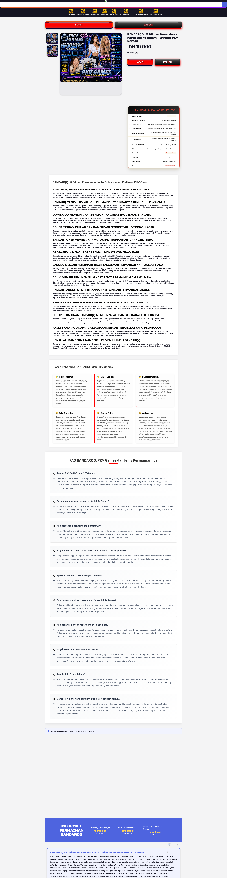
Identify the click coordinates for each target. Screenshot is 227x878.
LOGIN (78, 25)
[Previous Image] (62, 64)
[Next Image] (120, 64)
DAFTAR (148, 25)
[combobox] (111, 4)
